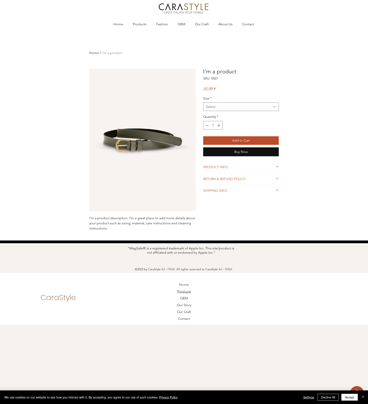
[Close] (362, 397)
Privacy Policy (168, 397)
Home (94, 53)
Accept (349, 397)
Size (207, 98)
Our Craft (184, 312)
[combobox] (241, 106)
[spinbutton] (213, 125)
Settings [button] (308, 397)
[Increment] (219, 125)
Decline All (328, 397)
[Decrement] (207, 125)
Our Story (184, 305)
